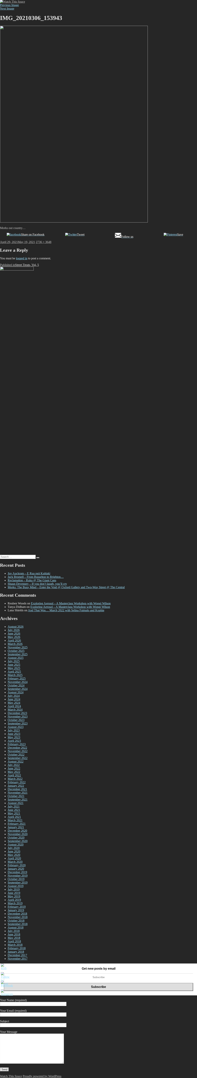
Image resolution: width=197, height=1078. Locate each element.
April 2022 (14, 775)
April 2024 (14, 706)
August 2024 (15, 692)
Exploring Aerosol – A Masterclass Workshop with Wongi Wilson (71, 603)
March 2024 (15, 709)
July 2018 (14, 931)
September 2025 (18, 654)
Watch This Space (11, 1076)
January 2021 (16, 827)
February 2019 (17, 906)
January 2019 (16, 910)
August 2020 (15, 844)
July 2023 (14, 730)
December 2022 (17, 747)
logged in (21, 258)
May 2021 (14, 813)
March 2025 (15, 675)
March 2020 (15, 861)
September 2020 (18, 841)
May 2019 (14, 896)
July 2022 (14, 765)
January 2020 (16, 868)
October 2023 (16, 720)
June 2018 (14, 934)
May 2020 (14, 854)
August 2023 (15, 727)
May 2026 (14, 637)
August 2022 (15, 761)
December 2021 (17, 789)
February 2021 (17, 823)
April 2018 (14, 941)
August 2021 (15, 803)
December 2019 (17, 872)
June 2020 (14, 851)
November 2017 (18, 958)
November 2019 (18, 875)
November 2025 (18, 647)
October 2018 (16, 920)
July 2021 (14, 806)
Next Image (7, 8)
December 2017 (17, 955)
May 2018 (14, 937)
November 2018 (18, 917)
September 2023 (18, 723)
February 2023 (17, 744)
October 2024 (16, 685)
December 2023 (17, 713)
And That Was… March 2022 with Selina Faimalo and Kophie (66, 610)
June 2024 (14, 699)
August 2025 (15, 657)
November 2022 (18, 751)
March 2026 (15, 644)
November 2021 (18, 792)
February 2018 (17, 948)
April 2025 (14, 671)
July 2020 (14, 848)
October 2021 (16, 796)
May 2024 (14, 702)
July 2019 (14, 889)
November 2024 (18, 682)
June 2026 (14, 633)
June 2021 (14, 810)
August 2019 (15, 886)
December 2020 (17, 830)
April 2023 (14, 740)
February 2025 (17, 678)
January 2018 (16, 951)
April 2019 (14, 899)
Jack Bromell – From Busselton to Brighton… (36, 576)
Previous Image (9, 5)
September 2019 (18, 882)
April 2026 (14, 640)
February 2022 (17, 782)
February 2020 (17, 865)
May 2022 (14, 771)
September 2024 (18, 688)
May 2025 (14, 668)
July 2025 (14, 661)
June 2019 (14, 893)
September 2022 (18, 758)
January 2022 (16, 785)
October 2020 (16, 837)
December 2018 (17, 913)
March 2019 (15, 903)
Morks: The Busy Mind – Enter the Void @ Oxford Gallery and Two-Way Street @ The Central (66, 587)
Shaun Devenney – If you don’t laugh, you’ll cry (37, 583)
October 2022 (16, 754)
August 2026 (15, 626)
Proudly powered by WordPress (42, 1076)
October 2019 (16, 879)
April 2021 (14, 816)
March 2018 (15, 944)
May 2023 (14, 737)
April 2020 (14, 858)
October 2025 (16, 650)
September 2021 (18, 799)
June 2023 (14, 733)
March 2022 (15, 778)
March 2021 (15, 820)
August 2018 (15, 927)
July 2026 (14, 630)
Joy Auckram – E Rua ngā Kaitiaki (29, 573)
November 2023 (18, 716)
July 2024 (14, 695)
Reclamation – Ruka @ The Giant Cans (32, 580)
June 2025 (14, 664)
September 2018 (18, 924)
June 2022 (14, 768)
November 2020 (18, 834)
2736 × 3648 (43, 242)
